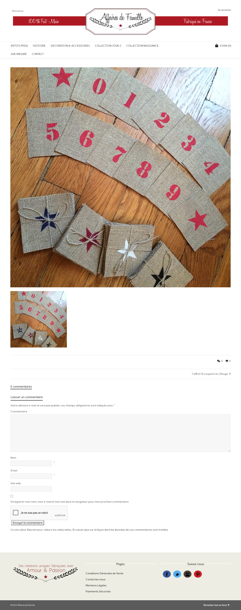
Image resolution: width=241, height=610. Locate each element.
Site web (16, 483)
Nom (13, 457)
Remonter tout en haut (215, 605)
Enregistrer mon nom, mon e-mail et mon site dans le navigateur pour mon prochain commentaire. (70, 501)
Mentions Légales (96, 585)
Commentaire (19, 411)
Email (14, 470)
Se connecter (224, 9)
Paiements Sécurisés (98, 591)
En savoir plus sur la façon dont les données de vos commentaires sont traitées (120, 529)
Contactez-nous (95, 579)
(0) (225, 45)
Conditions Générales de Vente (104, 573)
